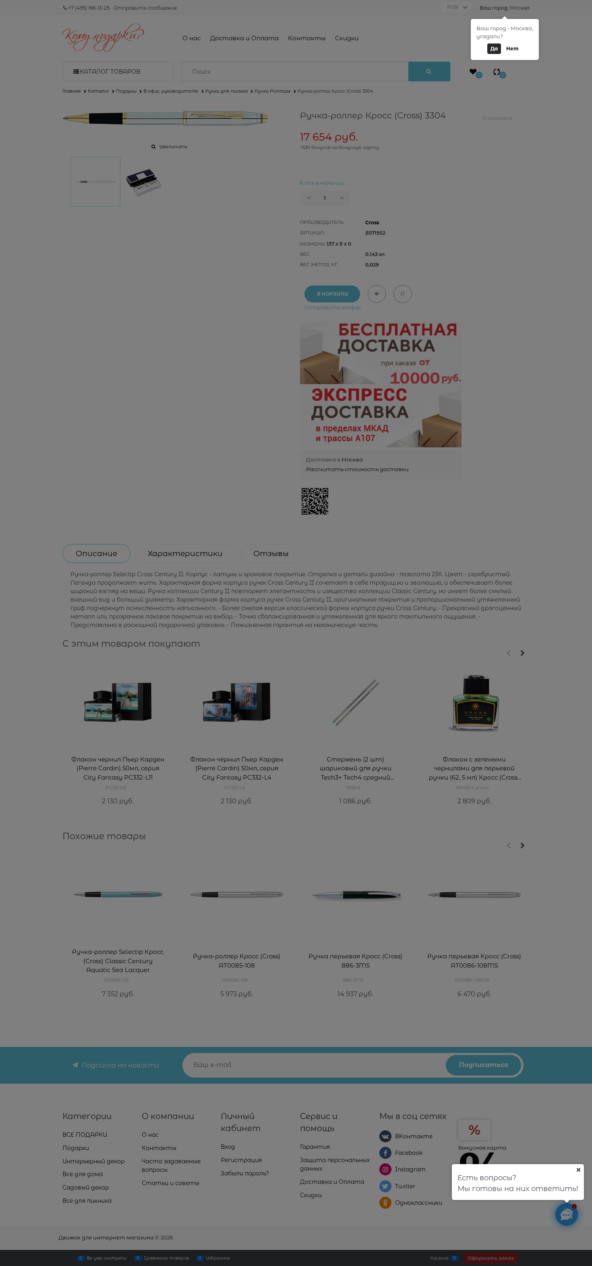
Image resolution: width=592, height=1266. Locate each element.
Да (494, 49)
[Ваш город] (578, 1170)
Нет (512, 49)
